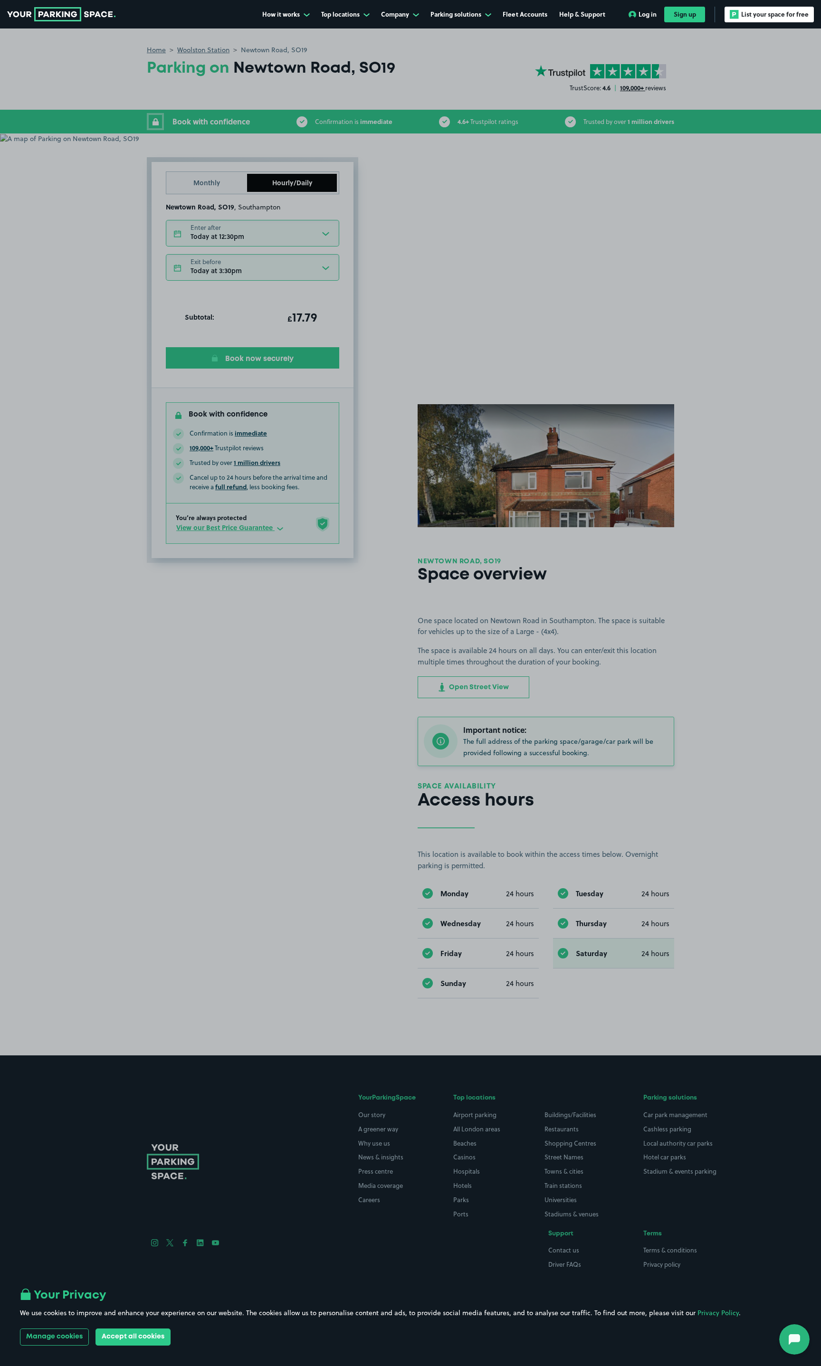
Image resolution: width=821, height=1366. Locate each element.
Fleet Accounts (525, 14)
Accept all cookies (133, 1336)
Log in (648, 14)
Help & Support (582, 14)
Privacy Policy (718, 1313)
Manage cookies (54, 1336)
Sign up (685, 14)
